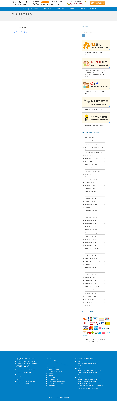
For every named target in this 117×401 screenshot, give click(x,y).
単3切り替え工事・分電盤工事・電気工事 (58, 366)
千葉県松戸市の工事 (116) (91, 204)
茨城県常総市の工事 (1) (90, 267)
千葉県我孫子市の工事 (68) (91, 201)
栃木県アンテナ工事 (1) (90, 293)
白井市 (94, 363)
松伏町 (87, 379)
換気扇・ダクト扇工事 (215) (91, 158)
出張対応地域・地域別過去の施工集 (57, 381)
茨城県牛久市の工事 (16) (91, 280)
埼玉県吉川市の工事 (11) (91, 220)
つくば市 (87, 370)
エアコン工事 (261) (89, 155)
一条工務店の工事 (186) (90, 296)
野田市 (82, 363)
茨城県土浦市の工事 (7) (90, 283)
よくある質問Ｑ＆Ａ (53, 379)
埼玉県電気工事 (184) (90, 185)
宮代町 (95, 379)
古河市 (99, 370)
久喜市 (83, 381)
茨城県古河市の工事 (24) (91, 264)
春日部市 (80, 379)
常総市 (83, 372)
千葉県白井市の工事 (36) (91, 207)
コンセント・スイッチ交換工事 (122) (94, 144)
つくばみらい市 (93, 370)
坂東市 (79, 370)
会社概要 (82, 9)
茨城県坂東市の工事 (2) (90, 252)
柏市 (79, 363)
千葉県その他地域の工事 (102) (92, 214)
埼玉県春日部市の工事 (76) (91, 217)
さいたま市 (87, 383)
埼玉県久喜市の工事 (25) (91, 233)
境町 (79, 374)
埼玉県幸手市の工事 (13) (91, 236)
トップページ (52, 358)
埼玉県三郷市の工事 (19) (91, 242)
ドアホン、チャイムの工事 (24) (92, 171)
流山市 (85, 363)
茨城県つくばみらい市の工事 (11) (93, 261)
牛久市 (90, 372)
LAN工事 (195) (88, 161)
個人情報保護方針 (53, 385)
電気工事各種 (47, 9)
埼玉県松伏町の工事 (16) (91, 223)
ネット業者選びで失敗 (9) (91, 179)
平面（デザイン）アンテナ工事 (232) (93, 141)
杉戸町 (94, 381)
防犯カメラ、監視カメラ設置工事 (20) (94, 168)
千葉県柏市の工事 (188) (90, 191)
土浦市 (99, 372)
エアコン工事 (52, 368)
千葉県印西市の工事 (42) (91, 210)
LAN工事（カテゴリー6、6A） (56, 371)
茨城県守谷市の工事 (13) (91, 255)
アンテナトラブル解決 (54, 362)
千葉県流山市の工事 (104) (91, 198)
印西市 (98, 363)
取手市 (86, 372)
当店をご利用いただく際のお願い (56, 383)
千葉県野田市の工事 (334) (91, 195)
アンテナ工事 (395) (89, 137)
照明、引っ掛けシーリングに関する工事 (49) (94, 175)
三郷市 (98, 381)
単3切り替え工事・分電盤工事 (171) (93, 152)
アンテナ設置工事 (53, 360)
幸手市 (86, 381)
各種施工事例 (60, 9)
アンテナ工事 (35, 9)
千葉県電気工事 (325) (90, 182)
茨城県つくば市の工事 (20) (91, 258)
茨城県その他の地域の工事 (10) (92, 286)
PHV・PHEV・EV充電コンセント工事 (57, 364)
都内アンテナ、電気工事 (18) (92, 290)
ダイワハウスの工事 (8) (90, 302)
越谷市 (91, 379)
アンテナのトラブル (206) (91, 164)
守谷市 (83, 370)
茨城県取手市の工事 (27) (91, 274)
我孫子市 (90, 363)
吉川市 (84, 379)
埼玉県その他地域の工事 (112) (92, 248)
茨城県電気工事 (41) (90, 188)
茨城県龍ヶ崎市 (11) (90, 277)
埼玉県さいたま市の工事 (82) (92, 239)
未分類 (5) (87, 305)
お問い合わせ (94, 9)
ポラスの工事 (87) (89, 299)
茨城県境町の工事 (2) (90, 271)
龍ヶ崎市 (95, 372)
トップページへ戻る (19, 32)
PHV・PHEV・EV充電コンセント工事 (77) (94, 148)
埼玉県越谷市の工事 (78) (91, 226)
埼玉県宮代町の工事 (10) (91, 230)
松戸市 (79, 365)
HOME (24, 9)
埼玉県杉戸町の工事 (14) (91, 245)
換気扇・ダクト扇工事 (54, 369)
